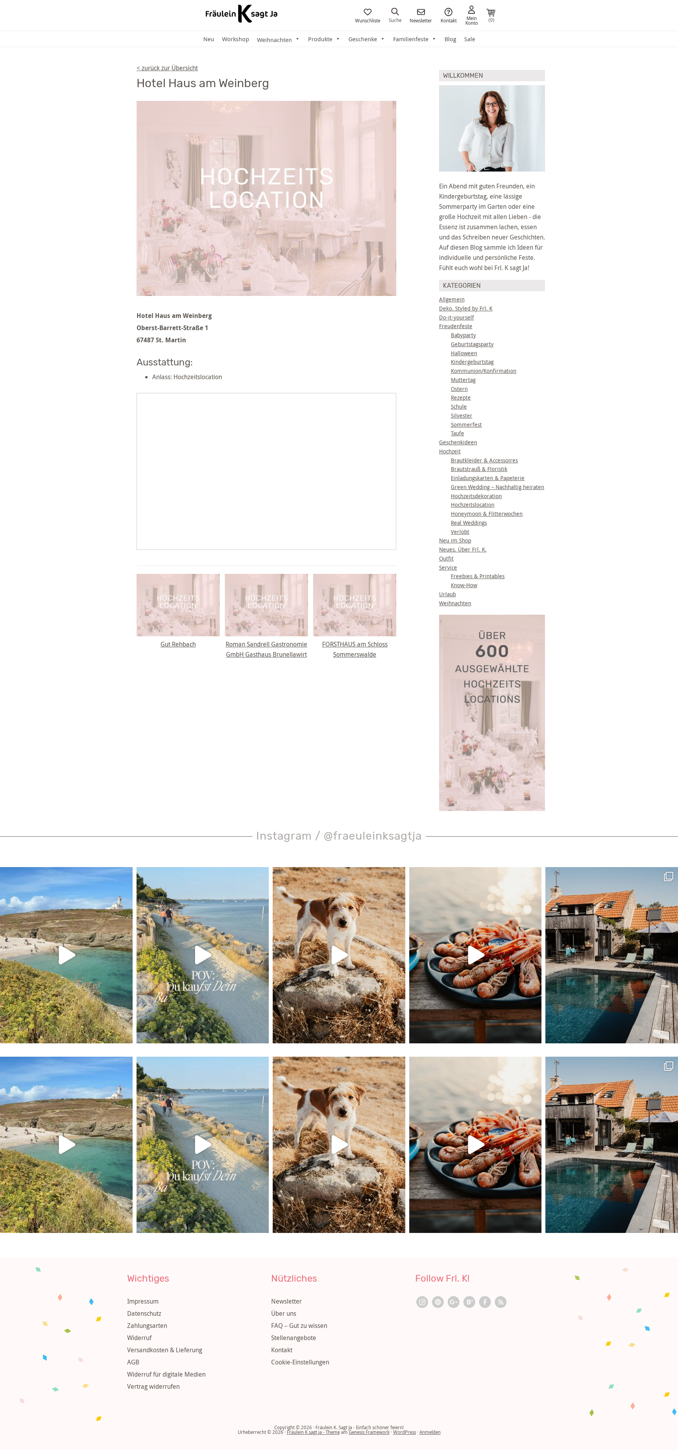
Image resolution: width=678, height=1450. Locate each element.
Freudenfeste (455, 326)
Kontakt (449, 20)
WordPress (404, 1432)
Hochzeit (450, 451)
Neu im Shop (455, 540)
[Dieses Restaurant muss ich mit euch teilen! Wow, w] (475, 955)
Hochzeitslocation (472, 504)
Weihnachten (455, 603)
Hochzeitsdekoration (476, 496)
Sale (469, 39)
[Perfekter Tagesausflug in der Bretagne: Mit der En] (66, 955)
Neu (208, 39)
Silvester (461, 415)
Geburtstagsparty (472, 344)
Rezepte (461, 397)
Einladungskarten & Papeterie (488, 478)
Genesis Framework (369, 1432)
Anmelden (430, 1432)
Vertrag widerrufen (153, 1386)
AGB (133, 1362)
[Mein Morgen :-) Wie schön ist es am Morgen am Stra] (203, 955)
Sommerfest (466, 424)
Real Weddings (469, 522)
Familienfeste (410, 39)
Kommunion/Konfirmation (483, 370)
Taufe (457, 433)
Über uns (283, 1313)
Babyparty (463, 335)
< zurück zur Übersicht (167, 68)
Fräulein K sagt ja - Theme (313, 1432)
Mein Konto (471, 20)
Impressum (143, 1301)
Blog (450, 39)
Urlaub (447, 594)
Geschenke (362, 39)
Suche (395, 19)
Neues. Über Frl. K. (463, 549)
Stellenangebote (293, 1337)
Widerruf (139, 1337)
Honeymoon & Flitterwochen (487, 513)
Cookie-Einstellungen (300, 1362)
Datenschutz (144, 1313)
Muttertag (463, 380)
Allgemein (452, 299)
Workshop (235, 39)
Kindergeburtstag (472, 361)
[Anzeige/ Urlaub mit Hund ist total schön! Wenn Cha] (339, 955)
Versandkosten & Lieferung (164, 1350)
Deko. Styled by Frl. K (465, 308)
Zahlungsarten (147, 1325)
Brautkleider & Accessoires (484, 460)
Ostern (459, 389)
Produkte (320, 39)
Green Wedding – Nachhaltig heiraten (497, 487)
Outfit (446, 558)
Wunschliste (367, 20)
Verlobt (460, 531)
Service (448, 567)
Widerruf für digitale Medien (166, 1374)
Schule (459, 406)
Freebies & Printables (478, 576)
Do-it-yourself (456, 317)
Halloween (464, 353)
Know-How (464, 585)
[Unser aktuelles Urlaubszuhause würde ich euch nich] (611, 955)
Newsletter (421, 20)
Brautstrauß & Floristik (479, 469)
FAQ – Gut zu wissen (299, 1325)
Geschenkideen (458, 442)
